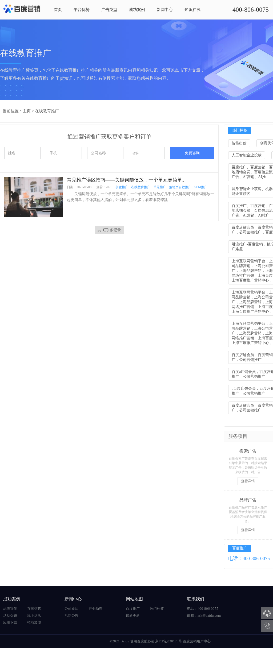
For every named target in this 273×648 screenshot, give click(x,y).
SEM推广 (200, 187)
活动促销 (10, 616)
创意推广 (121, 187)
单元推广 (159, 187)
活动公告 (71, 616)
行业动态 (95, 609)
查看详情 (248, 481)
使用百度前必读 (142, 641)
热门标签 (157, 609)
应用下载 (10, 622)
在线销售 (34, 609)
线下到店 (34, 616)
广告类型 (109, 9)
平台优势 (82, 9)
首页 (58, 9)
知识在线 (192, 9)
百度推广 (133, 609)
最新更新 (133, 616)
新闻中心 (165, 9)
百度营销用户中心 (197, 641)
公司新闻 (71, 609)
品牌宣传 (10, 609)
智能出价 (239, 143)
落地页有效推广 (180, 187)
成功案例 (137, 9)
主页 (27, 111)
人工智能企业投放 (247, 155)
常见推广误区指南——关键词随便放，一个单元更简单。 (127, 180)
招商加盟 (34, 622)
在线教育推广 (47, 111)
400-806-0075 (250, 9)
